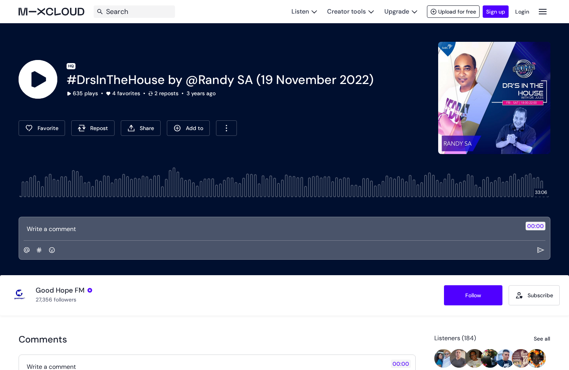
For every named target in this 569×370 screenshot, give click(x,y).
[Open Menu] (542, 11)
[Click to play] (38, 79)
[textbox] (271, 229)
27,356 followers (56, 299)
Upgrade (396, 11)
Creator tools (346, 11)
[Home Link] (51, 11)
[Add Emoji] (51, 250)
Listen (300, 11)
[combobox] (226, 128)
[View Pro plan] (89, 290)
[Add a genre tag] (39, 250)
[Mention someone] (27, 250)
